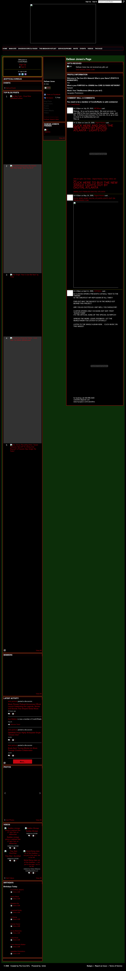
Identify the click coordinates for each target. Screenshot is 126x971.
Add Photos (10, 820)
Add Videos (10, 878)
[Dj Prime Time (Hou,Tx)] (12, 687)
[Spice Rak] (6, 674)
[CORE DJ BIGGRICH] (24, 668)
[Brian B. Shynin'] (18, 674)
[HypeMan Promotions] (6, 955)
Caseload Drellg (16, 910)
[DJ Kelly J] (6, 661)
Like (48, 88)
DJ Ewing (14, 917)
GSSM (16, 846)
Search (124, 1)
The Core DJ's (24, 966)
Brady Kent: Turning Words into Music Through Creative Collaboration (22, 749)
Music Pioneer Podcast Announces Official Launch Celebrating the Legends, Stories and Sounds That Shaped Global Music (24, 706)
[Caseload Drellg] (6, 914)
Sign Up (88, 2)
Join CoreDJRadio (73, 104)
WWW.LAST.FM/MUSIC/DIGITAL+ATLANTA (89, 192)
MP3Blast (97, 108)
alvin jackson (12, 701)
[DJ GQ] (30, 687)
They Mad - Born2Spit (13, 856)
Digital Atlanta (100, 123)
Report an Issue (101, 966)
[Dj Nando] (30, 674)
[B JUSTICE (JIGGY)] (6, 893)
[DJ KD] (18, 668)
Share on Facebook (53, 94)
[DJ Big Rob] (6, 687)
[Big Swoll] (30, 661)
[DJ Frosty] (12, 661)
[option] (22, 793)
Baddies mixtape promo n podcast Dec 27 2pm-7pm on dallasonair (13, 840)
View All (39, 650)
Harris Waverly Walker (18, 944)
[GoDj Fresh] (6, 941)
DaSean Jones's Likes (51, 119)
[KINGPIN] (12, 681)
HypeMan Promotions (18, 951)
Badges (90, 966)
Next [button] (40, 793)
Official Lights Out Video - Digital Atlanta (87, 179)
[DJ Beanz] (12, 668)
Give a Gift (16, 892)
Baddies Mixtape (32, 831)
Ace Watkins (12, 719)
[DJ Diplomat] (47, 132)
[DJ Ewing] (6, 921)
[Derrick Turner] (6, 928)
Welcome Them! (15, 724)
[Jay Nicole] (18, 681)
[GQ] (12, 674)
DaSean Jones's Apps (51, 117)
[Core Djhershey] (36, 687)
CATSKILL (98, 291)
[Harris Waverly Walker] (6, 948)
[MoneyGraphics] (30, 681)
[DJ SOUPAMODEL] (18, 687)
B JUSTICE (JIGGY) (17, 890)
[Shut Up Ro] (36, 681)
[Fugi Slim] (18, 661)
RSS (5, 650)
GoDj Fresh (14, 938)
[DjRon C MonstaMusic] (24, 681)
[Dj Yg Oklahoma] (6, 935)
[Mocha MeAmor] (36, 674)
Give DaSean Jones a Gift (85, 70)
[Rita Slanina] (6, 681)
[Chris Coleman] (24, 661)
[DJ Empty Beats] (30, 668)
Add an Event (11, 88)
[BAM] (24, 687)
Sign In (94, 2)
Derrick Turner (15, 924)
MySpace (49, 98)
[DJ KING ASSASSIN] (36, 668)
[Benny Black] (6, 900)
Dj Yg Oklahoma (16, 931)
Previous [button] (5, 793)
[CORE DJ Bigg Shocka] (6, 668)
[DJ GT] (24, 674)
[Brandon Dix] (6, 907)
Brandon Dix (15, 903)
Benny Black (15, 896)
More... (22, 761)
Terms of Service (115, 966)
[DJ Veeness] (36, 661)
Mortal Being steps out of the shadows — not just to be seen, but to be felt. (32, 863)
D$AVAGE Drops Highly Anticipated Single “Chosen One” (24, 733)
